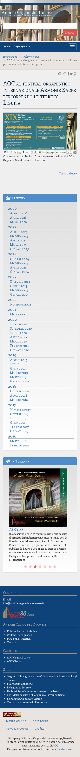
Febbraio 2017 (19, 426)
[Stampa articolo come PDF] (65, 73)
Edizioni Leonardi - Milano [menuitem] (22, 631)
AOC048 (16, 529)
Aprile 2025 (18, 240)
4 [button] (40, 566)
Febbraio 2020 (20, 345)
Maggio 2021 (19, 314)
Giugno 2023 (18, 285)
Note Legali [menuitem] (40, 721)
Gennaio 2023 (19, 294)
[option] (40, 515)
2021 (12, 309)
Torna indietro (68, 173)
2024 (12, 253)
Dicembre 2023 (20, 281)
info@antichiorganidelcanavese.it (23, 603)
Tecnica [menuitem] (11, 642)
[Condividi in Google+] (75, 73)
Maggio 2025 (19, 236)
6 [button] (49, 566)
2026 (12, 208)
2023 (12, 276)
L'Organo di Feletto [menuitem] (19, 687)
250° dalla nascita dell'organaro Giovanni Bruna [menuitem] (36, 695)
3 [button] (35, 566)
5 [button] (44, 566)
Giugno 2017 (18, 422)
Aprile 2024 (18, 267)
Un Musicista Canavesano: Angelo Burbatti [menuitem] (33, 691)
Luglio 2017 (18, 418)
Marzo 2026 (18, 221)
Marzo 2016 (18, 441)
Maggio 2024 (19, 263)
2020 (12, 319)
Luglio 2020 (18, 332)
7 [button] (54, 566)
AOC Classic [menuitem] (14, 661)
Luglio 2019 (18, 364)
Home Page (10, 56)
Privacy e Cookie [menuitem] (17, 728)
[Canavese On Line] (12, 714)
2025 (12, 226)
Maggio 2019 (19, 372)
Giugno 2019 (18, 368)
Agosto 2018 (18, 395)
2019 (12, 354)
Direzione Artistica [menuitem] (18, 638)
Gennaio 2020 (19, 350)
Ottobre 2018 (19, 391)
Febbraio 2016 (19, 445)
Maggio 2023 (19, 290)
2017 (12, 404)
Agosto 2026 (19, 213)
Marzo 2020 (18, 341)
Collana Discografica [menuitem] (19, 635)
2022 (12, 299)
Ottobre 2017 (19, 414)
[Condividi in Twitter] (71, 73)
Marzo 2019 (18, 377)
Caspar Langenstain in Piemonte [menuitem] (27, 702)
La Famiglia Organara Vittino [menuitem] (24, 698)
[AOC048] (40, 497)
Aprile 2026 (18, 217)
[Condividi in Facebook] (68, 73)
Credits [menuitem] (39, 728)
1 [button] (25, 566)
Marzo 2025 (18, 244)
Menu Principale (16, 46)
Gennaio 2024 (19, 271)
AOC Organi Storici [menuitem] (18, 657)
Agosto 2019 (18, 359)
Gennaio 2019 (19, 381)
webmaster (66, 749)
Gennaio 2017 (19, 431)
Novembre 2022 (20, 304)
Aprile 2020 (18, 337)
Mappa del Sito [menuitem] (16, 721)
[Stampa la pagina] (60, 73)
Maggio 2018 (19, 399)
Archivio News (31, 56)
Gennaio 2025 (19, 248)
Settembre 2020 (21, 328)
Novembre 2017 (20, 409)
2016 (12, 435)
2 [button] (30, 566)
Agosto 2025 (18, 231)
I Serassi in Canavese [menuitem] (20, 684)
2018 (12, 386)
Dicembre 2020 (20, 324)
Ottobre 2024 (19, 258)
